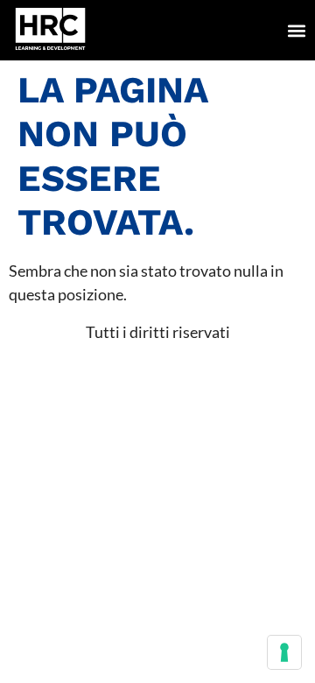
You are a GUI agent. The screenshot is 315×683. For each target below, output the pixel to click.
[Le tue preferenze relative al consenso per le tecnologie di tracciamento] (284, 652)
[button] (296, 30)
